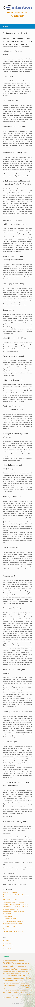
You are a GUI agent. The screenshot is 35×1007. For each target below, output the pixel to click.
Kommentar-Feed (8, 945)
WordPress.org (7, 948)
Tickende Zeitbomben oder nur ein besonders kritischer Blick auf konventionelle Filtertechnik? (17, 41)
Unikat (4, 997)
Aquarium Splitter (7, 929)
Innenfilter (24, 978)
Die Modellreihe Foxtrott (9, 926)
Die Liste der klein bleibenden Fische (13, 931)
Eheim (11, 973)
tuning (29, 995)
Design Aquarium (21, 971)
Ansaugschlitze (14, 960)
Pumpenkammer (17, 992)
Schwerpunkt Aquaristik (9, 918)
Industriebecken (17, 978)
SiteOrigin (21, 1003)
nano (4, 985)
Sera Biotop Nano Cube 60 (10, 909)
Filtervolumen (20, 975)
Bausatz (4, 966)
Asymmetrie (27, 46)
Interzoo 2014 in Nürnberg (10, 899)
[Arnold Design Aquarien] (17, 7)
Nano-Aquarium (14, 988)
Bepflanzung (15, 969)
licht (30, 978)
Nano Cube (6, 990)
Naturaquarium (8, 992)
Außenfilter (27, 963)
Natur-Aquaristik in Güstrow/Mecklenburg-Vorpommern (20, 990)
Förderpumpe (6, 978)
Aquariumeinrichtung (19, 963)
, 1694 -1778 (17, 879)
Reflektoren (24, 992)
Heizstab (12, 978)
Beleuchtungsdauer (22, 966)
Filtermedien (11, 975)
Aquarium (8, 963)
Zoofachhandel (18, 997)
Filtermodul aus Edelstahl (10, 892)
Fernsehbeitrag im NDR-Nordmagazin (13, 902)
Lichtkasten (25, 981)
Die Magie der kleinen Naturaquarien (13, 921)
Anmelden (6, 940)
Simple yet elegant (23, 995)
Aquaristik (21, 960)
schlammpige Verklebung (14, 995)
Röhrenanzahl (5, 995)
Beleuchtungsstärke (7, 969)
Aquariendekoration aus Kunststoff (12, 923)
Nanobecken (21, 988)
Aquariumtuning (7, 916)
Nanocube (28, 988)
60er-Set (4, 960)
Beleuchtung (11, 966)
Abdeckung (8, 960)
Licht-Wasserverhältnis (13, 981)
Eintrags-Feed (7, 943)
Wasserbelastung (9, 997)
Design (22, 969)
